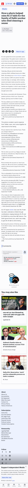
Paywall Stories (6, 420)
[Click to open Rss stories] (6, 456)
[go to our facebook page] (2, 452)
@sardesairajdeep (6, 143)
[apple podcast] (10, 456)
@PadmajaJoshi (15, 139)
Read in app (20, 51)
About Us (4, 394)
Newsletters (5, 435)
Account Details (6, 414)
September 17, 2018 (19, 170)
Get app (9, 3)
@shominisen (5, 141)
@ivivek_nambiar (6, 139)
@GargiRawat (13, 133)
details (11, 210)
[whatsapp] (6, 463)
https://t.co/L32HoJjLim (7, 145)
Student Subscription (7, 424)
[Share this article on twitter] (6, 51)
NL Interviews (5, 436)
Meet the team (5, 400)
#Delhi (9, 197)
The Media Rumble (7, 438)
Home (3, 485)
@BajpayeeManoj (12, 135)
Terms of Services (6, 405)
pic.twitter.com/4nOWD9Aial (9, 115)
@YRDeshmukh (13, 141)
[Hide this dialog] (26, 467)
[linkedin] (6, 460)
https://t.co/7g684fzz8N (18, 204)
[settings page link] (14, 4)
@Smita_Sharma (15, 137)
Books (3, 440)
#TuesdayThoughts (6, 204)
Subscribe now (6, 477)
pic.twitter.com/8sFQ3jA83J (9, 188)
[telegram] (2, 460)
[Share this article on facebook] (3, 51)
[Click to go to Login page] (26, 4)
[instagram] (2, 456)
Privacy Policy (5, 404)
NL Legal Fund (5, 416)
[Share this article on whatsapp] (9, 51)
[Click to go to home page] (2, 4)
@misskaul (20, 133)
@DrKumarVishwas (16, 143)
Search (19, 486)
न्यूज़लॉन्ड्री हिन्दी (5, 431)
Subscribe (20, 3)
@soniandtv (4, 135)
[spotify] (10, 460)
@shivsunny (6, 133)
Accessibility (5, 396)
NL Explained (5, 398)
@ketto (10, 231)
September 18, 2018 (16, 206)
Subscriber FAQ (6, 418)
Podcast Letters (6, 422)
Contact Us (4, 402)
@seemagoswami (6, 137)
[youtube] (10, 452)
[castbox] (2, 463)
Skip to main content (8, 10)
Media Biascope (6, 433)
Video (8, 485)
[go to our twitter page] (6, 452)
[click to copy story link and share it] (12, 51)
